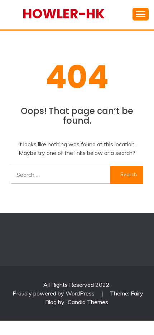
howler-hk (64, 13)
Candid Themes (88, 302)
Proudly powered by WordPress (54, 293)
